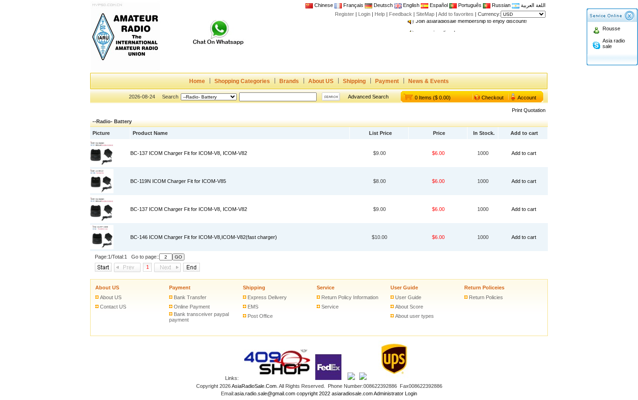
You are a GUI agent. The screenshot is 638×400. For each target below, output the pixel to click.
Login (364, 14)
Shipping (354, 81)
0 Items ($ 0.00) (433, 97)
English (411, 5)
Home (197, 81)
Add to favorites (456, 14)
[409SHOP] (276, 378)
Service (325, 287)
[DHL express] (363, 378)
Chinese (323, 5)
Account (526, 97)
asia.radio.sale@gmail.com (265, 393)
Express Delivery (267, 297)
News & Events (428, 81)
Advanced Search (368, 96)
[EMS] (351, 378)
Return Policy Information (349, 297)
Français (352, 5)
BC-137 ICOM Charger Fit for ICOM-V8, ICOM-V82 (188, 153)
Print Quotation (529, 110)
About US (320, 81)
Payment (387, 81)
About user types (414, 316)
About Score (409, 306)
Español (438, 5)
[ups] (392, 378)
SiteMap (425, 14)
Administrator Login (395, 393)
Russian (501, 5)
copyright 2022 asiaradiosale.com (335, 393)
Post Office (260, 316)
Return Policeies (484, 287)
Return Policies (486, 297)
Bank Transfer (190, 297)
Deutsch (382, 5)
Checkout (492, 97)
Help (380, 14)
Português (469, 5)
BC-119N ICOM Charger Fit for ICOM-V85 (178, 181)
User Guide (404, 287)
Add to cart (523, 153)
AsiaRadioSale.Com (254, 386)
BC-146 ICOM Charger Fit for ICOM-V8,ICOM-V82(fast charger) (203, 237)
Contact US (113, 306)
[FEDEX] (328, 378)
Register (344, 14)
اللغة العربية (532, 5)
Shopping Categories (242, 81)
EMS (253, 306)
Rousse (611, 28)
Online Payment (192, 306)
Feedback (400, 14)
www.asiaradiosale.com (442, 30)
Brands (289, 81)
